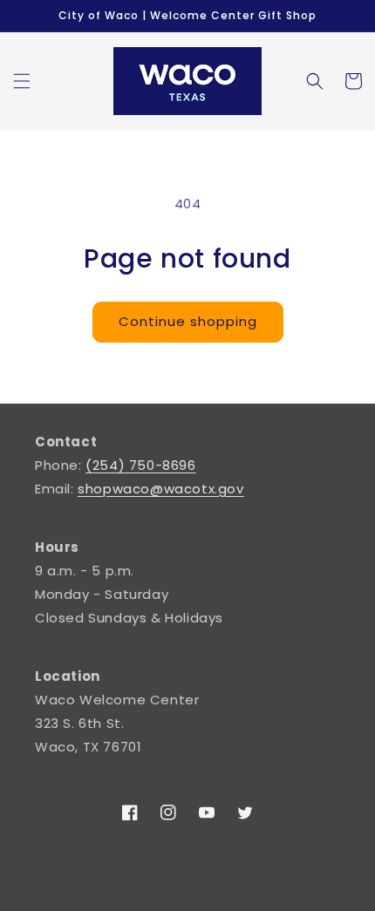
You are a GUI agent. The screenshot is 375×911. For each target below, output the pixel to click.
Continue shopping (188, 321)
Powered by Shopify (301, 897)
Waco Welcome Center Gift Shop (156, 897)
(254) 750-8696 (140, 465)
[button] (22, 81)
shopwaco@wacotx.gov (160, 488)
